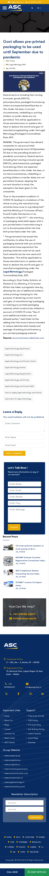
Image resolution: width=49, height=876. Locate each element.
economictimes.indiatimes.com (28, 338)
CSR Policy (33, 720)
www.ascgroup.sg (12, 756)
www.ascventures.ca (14, 778)
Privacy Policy (34, 725)
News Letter (10, 738)
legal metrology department (17, 349)
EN (39, 7)
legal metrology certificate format (20, 361)
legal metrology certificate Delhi (19, 386)
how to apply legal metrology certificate (23, 393)
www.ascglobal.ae (13, 760)
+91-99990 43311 (34, 2)
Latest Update (34, 734)
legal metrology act (13, 355)
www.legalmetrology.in (14, 782)
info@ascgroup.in (24, 618)
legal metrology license (15, 367)
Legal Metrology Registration (18, 374)
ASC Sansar (10, 742)
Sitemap (31, 742)
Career (8, 729)
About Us (9, 720)
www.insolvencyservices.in (14, 769)
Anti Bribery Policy (36, 729)
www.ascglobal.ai (12, 764)
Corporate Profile (36, 716)
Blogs (7, 725)
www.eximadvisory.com (14, 787)
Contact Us (10, 734)
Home (7, 716)
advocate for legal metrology (18, 399)
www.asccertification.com (14, 773)
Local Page (33, 738)
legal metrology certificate (17, 380)
